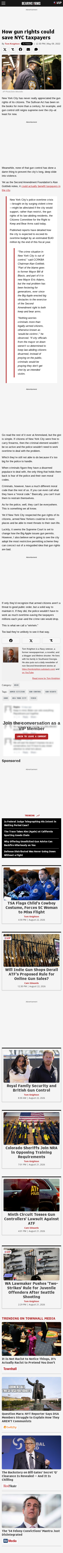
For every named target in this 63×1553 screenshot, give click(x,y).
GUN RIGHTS (50, 692)
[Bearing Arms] (31, 3)
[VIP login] (57, 3)
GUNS (6, 698)
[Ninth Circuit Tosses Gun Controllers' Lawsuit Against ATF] (31, 1195)
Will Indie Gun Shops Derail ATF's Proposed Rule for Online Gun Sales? (31, 974)
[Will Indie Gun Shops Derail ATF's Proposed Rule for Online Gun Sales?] (31, 950)
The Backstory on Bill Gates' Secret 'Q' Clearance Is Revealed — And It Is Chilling (29, 1476)
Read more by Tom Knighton (46, 678)
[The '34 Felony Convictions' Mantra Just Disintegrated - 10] (31, 1511)
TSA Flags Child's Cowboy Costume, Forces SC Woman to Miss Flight (32, 907)
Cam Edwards (31, 983)
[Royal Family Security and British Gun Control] (31, 1066)
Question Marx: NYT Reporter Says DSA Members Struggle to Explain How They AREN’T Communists (30, 1417)
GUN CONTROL (35, 692)
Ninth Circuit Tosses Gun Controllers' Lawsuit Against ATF (31, 1218)
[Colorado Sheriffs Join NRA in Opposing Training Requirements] (31, 1128)
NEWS (16, 685)
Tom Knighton (12, 43)
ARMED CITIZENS (17, 692)
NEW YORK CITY (19, 698)
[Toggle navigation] (3, 3)
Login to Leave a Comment (31, 736)
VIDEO (33, 698)
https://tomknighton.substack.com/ (38, 669)
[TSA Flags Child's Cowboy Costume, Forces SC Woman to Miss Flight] (31, 884)
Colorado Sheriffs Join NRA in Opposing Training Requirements (31, 1152)
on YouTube (28, 672)
